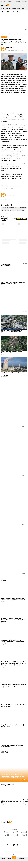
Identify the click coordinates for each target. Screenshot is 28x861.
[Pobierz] (22, 50)
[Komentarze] (14, 854)
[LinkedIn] (14, 845)
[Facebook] (7, 845)
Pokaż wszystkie (5, 213)
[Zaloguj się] (23, 5)
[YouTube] (17, 845)
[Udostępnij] (26, 854)
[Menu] (26, 5)
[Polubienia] (2, 854)
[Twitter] (10, 845)
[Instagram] (20, 845)
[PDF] (11, 200)
